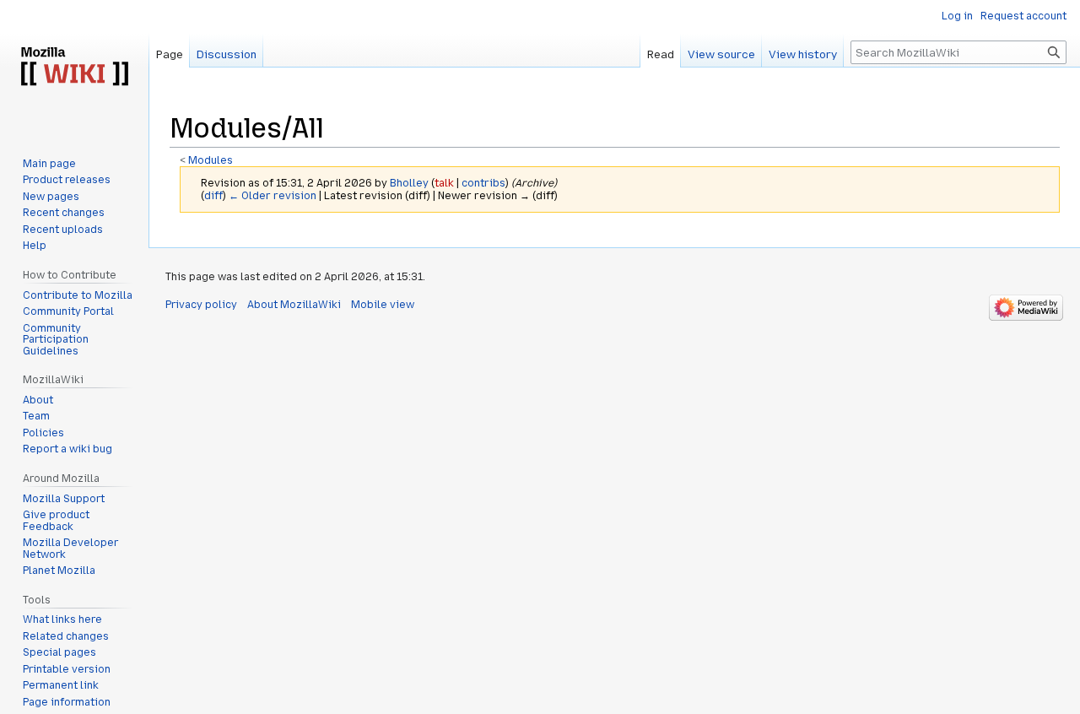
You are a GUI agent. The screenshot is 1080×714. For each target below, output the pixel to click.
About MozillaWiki (294, 305)
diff (213, 196)
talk (444, 183)
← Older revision (272, 196)
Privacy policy (201, 305)
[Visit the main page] (74, 67)
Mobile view (382, 305)
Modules (210, 160)
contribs (483, 183)
